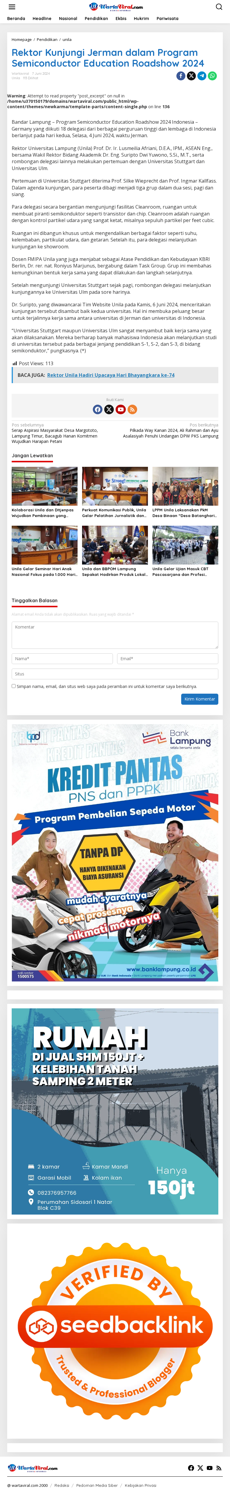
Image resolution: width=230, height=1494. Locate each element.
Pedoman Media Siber (97, 1485)
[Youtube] (121, 409)
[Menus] (12, 7)
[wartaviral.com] (116, 6)
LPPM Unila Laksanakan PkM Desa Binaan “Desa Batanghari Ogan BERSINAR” (183, 512)
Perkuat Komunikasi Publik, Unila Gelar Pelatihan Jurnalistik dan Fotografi (114, 512)
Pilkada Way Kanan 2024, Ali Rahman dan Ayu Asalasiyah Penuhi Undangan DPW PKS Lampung (170, 430)
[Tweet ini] (191, 75)
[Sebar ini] (180, 75)
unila (16, 78)
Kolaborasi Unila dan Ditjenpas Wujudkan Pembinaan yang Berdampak (43, 512)
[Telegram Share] (201, 75)
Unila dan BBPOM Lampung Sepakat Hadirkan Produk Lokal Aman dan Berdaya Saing (114, 571)
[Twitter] (109, 409)
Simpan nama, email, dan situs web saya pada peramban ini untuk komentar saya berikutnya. (107, 686)
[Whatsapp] (212, 75)
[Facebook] (97, 409)
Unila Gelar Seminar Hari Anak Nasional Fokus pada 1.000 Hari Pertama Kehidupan (43, 571)
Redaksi (62, 1485)
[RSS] (132, 409)
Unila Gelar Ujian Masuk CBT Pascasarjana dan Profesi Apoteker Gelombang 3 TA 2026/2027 (180, 571)
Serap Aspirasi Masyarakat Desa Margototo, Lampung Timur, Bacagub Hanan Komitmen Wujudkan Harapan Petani (55, 433)
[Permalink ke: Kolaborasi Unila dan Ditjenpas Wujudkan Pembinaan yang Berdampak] (45, 486)
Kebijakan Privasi (140, 1485)
